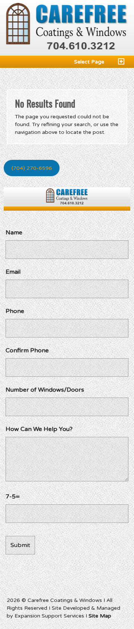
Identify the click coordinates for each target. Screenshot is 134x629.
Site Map (100, 616)
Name (14, 232)
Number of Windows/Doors (45, 389)
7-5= (13, 496)
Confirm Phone (27, 350)
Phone (15, 311)
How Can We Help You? (39, 429)
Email (13, 272)
